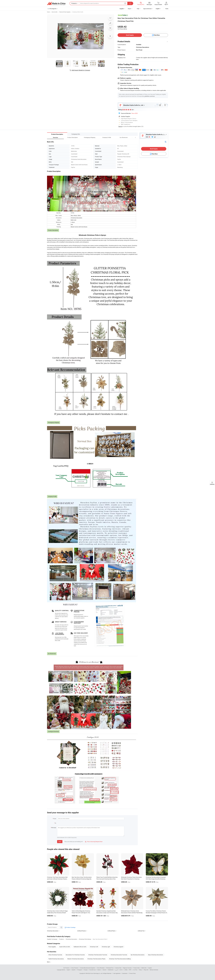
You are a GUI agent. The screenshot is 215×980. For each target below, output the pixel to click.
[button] (132, 137)
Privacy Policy (132, 973)
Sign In (120, 126)
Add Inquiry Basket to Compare (81, 70)
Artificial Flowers (81, 931)
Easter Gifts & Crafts (64, 946)
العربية (116, 969)
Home (48, 12)
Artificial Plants (111, 931)
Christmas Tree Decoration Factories (97, 955)
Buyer (129, 8)
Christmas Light (106, 946)
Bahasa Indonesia (154, 969)
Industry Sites (118, 967)
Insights (150, 967)
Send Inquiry (130, 35)
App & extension (147, 8)
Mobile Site (143, 967)
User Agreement (117, 973)
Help (138, 8)
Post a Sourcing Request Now (93, 841)
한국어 (121, 969)
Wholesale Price (109, 967)
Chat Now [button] (157, 35)
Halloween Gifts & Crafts (80, 946)
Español (73, 969)
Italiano (99, 969)
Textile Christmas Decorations (56, 959)
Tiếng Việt (146, 969)
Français (86, 969)
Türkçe (140, 969)
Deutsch (104, 969)
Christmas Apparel (118, 946)
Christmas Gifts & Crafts (77, 12)
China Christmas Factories (55, 955)
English (68, 969)
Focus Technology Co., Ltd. (96, 973)
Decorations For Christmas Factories (75, 955)
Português (79, 969)
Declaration (124, 973)
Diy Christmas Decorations (137, 955)
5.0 (147, 137)
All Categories (52, 8)
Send (59, 841)
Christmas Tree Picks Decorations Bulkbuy (120, 959)
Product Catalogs (70, 927)
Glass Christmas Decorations (155, 955)
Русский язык (92, 969)
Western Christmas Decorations (75, 959)
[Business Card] (165, 142)
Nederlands (110, 969)
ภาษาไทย (135, 969)
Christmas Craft (94, 946)
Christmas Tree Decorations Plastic (96, 959)
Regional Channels (127, 967)
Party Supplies (52, 946)
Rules (166, 8)
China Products (74, 967)
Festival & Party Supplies (64, 12)
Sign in (166, 4)
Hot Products (66, 967)
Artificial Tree (141, 931)
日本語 (125, 969)
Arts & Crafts (54, 12)
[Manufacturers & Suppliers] (56, 3)
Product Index (136, 967)
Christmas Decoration (52, 931)
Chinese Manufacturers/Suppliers (87, 967)
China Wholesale (100, 967)
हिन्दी (130, 969)
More (48, 962)
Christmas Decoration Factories (119, 955)
